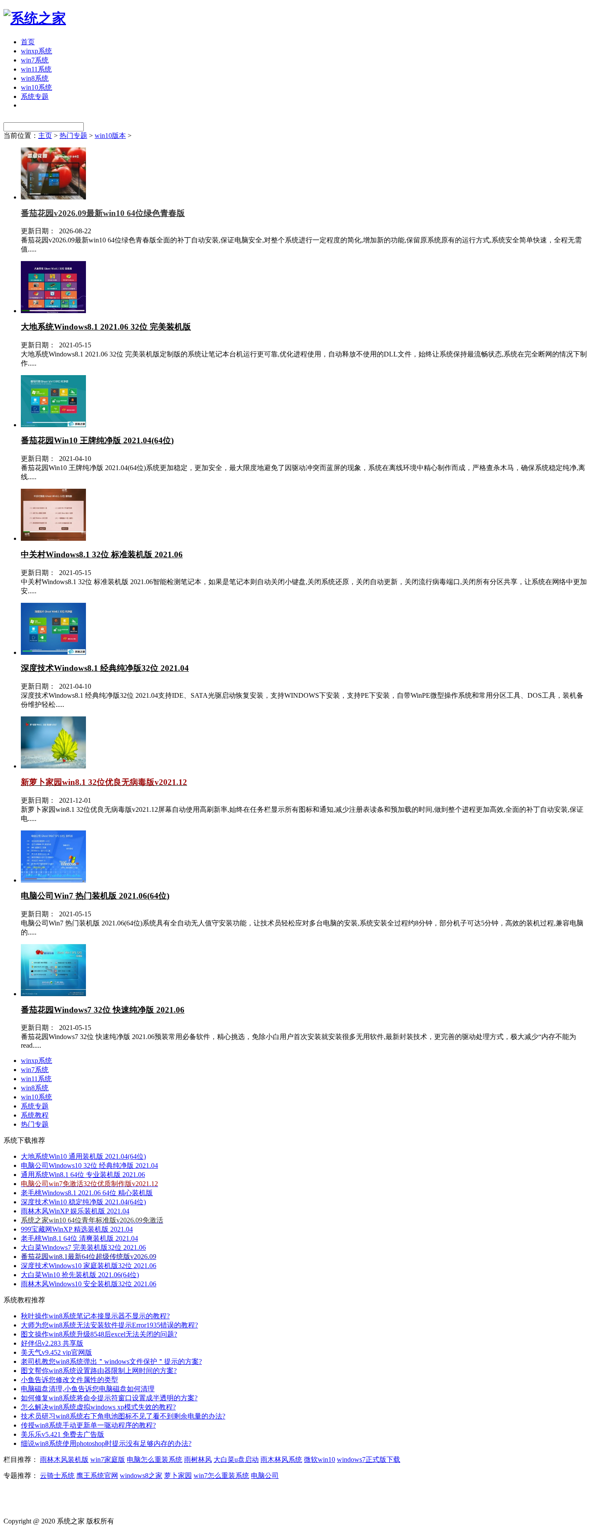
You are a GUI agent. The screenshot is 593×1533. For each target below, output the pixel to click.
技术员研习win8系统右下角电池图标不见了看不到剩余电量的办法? (123, 1416)
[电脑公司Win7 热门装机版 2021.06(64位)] (53, 880)
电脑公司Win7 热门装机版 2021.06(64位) (95, 895)
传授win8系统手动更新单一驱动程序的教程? (88, 1425)
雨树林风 (198, 1459)
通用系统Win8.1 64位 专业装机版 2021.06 (83, 1174)
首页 (28, 42)
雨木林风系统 (281, 1459)
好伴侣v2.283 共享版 (52, 1343)
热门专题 (73, 135)
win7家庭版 (107, 1459)
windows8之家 (141, 1475)
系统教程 (35, 1115)
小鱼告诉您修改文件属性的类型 (69, 1379)
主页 (45, 135)
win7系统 (35, 60)
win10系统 (36, 87)
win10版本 (110, 135)
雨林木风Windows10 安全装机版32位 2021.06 (88, 1284)
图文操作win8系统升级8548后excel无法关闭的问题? (99, 1334)
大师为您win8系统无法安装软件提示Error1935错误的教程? (109, 1325)
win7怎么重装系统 (221, 1475)
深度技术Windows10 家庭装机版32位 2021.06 (88, 1265)
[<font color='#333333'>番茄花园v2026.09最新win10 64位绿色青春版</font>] (53, 197)
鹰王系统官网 (97, 1475)
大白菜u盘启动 (236, 1459)
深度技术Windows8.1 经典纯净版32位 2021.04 (105, 668)
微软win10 (319, 1459)
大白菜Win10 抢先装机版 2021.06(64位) (80, 1274)
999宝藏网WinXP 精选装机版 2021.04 (77, 1229)
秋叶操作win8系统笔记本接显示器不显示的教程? (95, 1316)
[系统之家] (34, 18)
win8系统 (35, 78)
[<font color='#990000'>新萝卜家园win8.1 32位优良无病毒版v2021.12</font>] (53, 766)
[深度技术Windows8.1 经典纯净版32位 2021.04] (53, 652)
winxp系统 (36, 51)
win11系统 (36, 69)
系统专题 (35, 96)
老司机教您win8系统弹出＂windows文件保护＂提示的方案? (111, 1361)
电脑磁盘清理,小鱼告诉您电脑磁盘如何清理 (88, 1388)
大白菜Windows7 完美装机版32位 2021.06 (83, 1247)
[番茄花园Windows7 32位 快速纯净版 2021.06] (53, 993)
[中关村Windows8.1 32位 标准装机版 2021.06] (53, 538)
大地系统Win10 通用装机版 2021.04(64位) (83, 1156)
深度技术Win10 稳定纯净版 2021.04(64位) (83, 1202)
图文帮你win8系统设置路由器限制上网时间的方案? (99, 1370)
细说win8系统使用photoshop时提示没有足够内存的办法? (106, 1443)
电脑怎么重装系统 (154, 1459)
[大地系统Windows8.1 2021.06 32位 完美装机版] (53, 310)
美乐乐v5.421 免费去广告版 (62, 1434)
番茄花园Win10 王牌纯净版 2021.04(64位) (97, 440)
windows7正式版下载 (368, 1459)
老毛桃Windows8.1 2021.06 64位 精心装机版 (87, 1192)
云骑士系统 (57, 1475)
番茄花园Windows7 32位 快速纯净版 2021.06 (102, 1009)
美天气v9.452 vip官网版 (56, 1352)
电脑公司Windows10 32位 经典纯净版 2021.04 (89, 1165)
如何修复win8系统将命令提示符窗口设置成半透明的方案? (109, 1398)
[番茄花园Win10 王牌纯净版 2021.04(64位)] (53, 424)
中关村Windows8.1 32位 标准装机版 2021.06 (102, 554)
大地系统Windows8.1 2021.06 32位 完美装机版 (106, 326)
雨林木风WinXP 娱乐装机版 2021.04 (75, 1211)
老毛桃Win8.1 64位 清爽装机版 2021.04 (79, 1238)
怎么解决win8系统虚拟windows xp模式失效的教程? (98, 1407)
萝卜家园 (178, 1475)
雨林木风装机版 (64, 1459)
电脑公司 (265, 1475)
